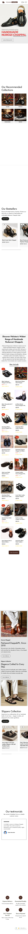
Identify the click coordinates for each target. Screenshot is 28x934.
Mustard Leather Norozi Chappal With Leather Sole (20, 473)
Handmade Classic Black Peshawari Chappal (6, 450)
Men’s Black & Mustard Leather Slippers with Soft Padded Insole (8, 744)
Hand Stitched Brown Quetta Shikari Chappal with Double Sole (7, 541)
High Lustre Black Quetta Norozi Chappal (6, 473)
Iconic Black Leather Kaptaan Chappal (20, 496)
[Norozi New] (20, 101)
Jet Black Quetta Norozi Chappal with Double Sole (20, 404)
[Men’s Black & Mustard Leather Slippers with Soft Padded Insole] (10, 733)
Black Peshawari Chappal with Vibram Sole (7, 382)
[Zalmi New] (8, 101)
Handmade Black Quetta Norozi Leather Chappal (7, 496)
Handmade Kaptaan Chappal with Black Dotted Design (20, 450)
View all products (14, 552)
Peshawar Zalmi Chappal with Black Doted (20, 518)
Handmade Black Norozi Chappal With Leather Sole (7, 427)
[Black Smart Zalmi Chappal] (10, 231)
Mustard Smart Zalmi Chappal (6, 518)
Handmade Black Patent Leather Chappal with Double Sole (20, 541)
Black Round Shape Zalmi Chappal (20, 382)
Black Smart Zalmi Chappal (9, 240)
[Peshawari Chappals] (14, 23)
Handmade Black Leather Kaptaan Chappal (19, 427)
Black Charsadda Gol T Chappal (7, 404)
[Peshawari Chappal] (8, 116)
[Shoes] (20, 116)
